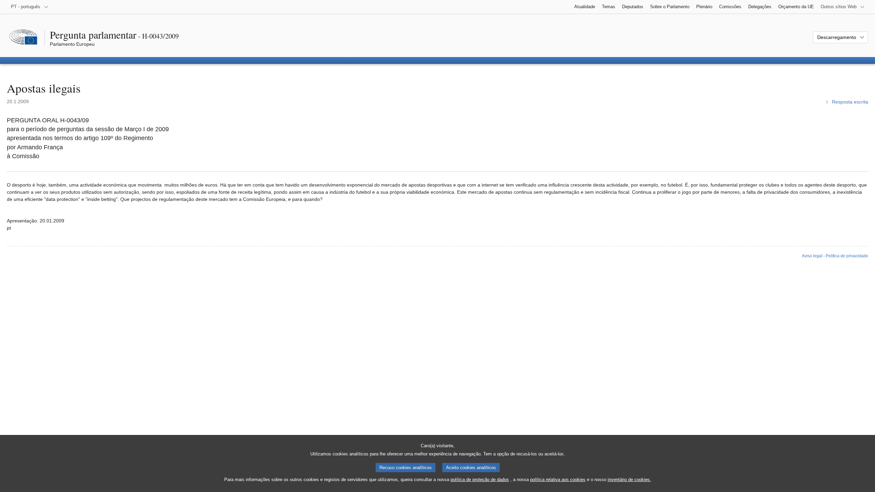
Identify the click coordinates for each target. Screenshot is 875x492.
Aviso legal (812, 256)
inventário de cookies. (629, 479)
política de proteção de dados (479, 479)
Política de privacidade (847, 256)
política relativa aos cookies (557, 479)
